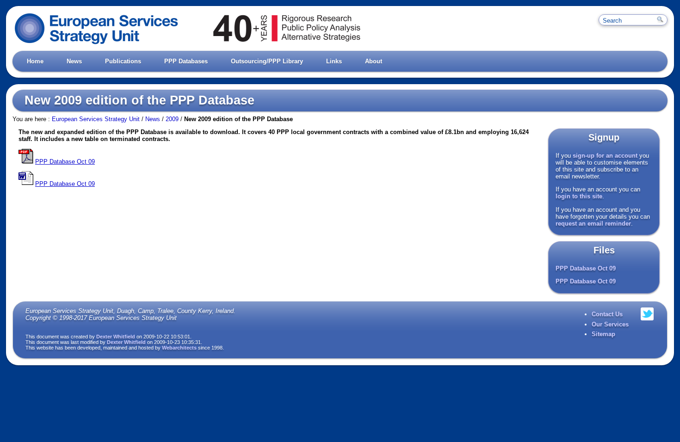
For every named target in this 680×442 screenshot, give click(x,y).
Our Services (610, 324)
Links (334, 61)
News (74, 61)
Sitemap (603, 334)
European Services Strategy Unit (96, 119)
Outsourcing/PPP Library (267, 61)
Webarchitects (179, 347)
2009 (172, 119)
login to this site (579, 196)
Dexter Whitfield (115, 336)
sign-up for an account (605, 155)
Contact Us (607, 314)
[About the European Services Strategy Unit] (274, 44)
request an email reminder (593, 223)
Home (35, 61)
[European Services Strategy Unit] (96, 44)
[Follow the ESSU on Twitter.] (647, 324)
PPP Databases (186, 61)
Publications (123, 61)
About (373, 61)
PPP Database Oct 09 (586, 268)
